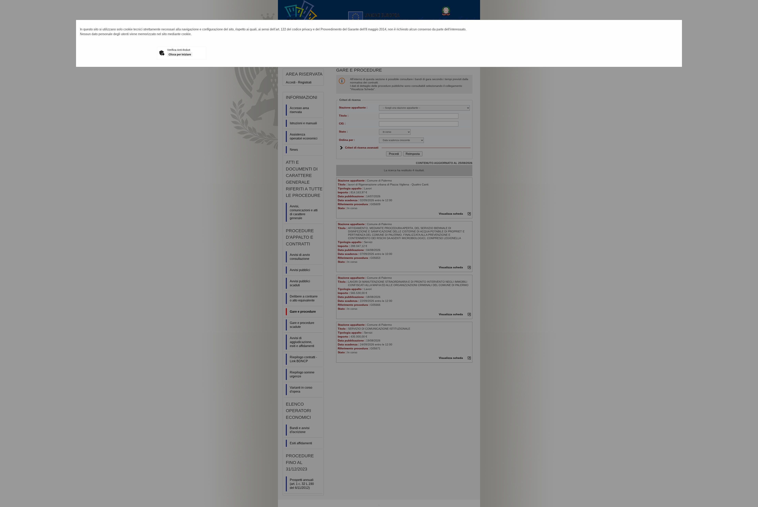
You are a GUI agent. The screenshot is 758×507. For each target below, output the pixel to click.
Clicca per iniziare (180, 54)
